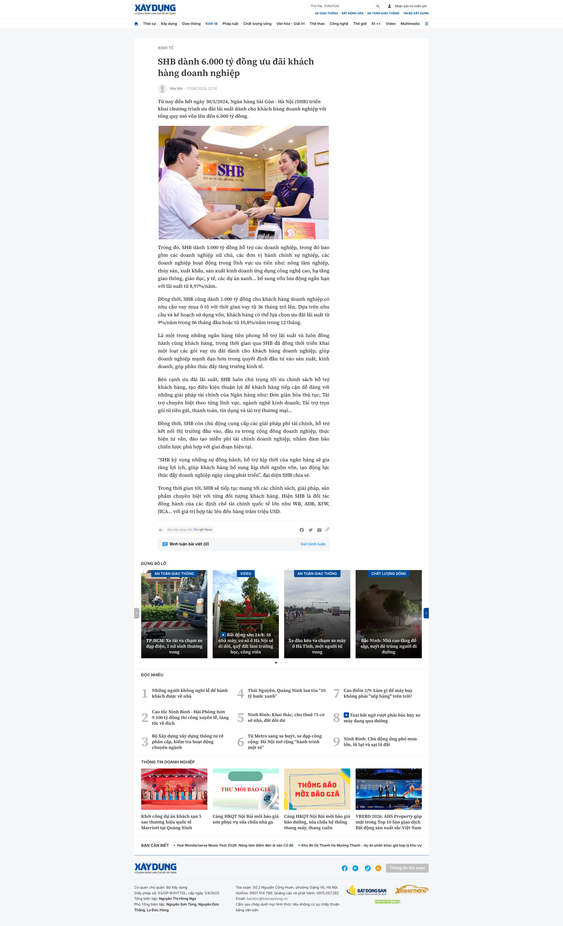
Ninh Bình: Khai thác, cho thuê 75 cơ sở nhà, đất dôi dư (286, 717)
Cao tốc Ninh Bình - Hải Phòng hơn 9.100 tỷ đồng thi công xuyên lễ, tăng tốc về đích (190, 717)
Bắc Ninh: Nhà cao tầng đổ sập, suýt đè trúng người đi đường (389, 646)
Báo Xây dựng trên (180, 530)
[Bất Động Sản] (366, 890)
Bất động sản (353, 13)
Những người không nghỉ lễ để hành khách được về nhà (190, 693)
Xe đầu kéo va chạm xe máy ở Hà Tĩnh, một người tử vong (317, 646)
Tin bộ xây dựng (416, 13)
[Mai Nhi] (162, 88)
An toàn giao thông (383, 13)
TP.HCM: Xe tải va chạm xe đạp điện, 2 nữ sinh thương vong (174, 646)
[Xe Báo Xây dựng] (412, 889)
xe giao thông (326, 13)
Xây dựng (169, 23)
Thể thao (317, 23)
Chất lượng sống (257, 23)
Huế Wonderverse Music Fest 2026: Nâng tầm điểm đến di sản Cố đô (235, 845)
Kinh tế (212, 23)
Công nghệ (339, 23)
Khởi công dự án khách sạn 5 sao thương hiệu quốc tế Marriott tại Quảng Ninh (171, 822)
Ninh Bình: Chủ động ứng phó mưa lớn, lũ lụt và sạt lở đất (380, 741)
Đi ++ (376, 23)
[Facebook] (301, 530)
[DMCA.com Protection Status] (387, 901)
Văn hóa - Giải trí (290, 23)
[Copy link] (327, 530)
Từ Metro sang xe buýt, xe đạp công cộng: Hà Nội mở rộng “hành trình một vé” (285, 741)
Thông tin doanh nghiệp (168, 762)
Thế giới (360, 23)
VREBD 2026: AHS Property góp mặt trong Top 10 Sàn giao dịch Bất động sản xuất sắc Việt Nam (389, 822)
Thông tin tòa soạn (407, 868)
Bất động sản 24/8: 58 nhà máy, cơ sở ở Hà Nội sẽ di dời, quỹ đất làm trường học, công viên (245, 643)
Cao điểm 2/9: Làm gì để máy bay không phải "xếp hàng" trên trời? (378, 693)
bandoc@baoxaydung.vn (267, 898)
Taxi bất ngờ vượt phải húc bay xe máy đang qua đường (382, 718)
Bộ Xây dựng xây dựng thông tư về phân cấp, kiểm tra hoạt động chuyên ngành (187, 741)
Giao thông (191, 23)
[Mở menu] (426, 23)
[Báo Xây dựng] (155, 9)
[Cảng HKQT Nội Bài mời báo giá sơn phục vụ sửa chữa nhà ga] (246, 789)
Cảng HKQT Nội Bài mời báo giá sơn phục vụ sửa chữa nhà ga (246, 819)
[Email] (319, 530)
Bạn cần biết (155, 845)
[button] (276, 663)
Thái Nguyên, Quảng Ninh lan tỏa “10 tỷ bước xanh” (287, 693)
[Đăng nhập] (389, 6)
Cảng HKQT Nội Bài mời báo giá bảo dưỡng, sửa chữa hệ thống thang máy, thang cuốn (317, 822)
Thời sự (149, 23)
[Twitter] (310, 530)
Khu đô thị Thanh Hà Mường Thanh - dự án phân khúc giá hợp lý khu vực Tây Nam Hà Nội (376, 845)
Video (391, 23)
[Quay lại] (161, 530)
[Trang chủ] (136, 23)
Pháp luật (230, 23)
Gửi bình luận (313, 544)
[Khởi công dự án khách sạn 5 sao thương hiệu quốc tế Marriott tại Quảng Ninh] (174, 789)
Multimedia (410, 23)
